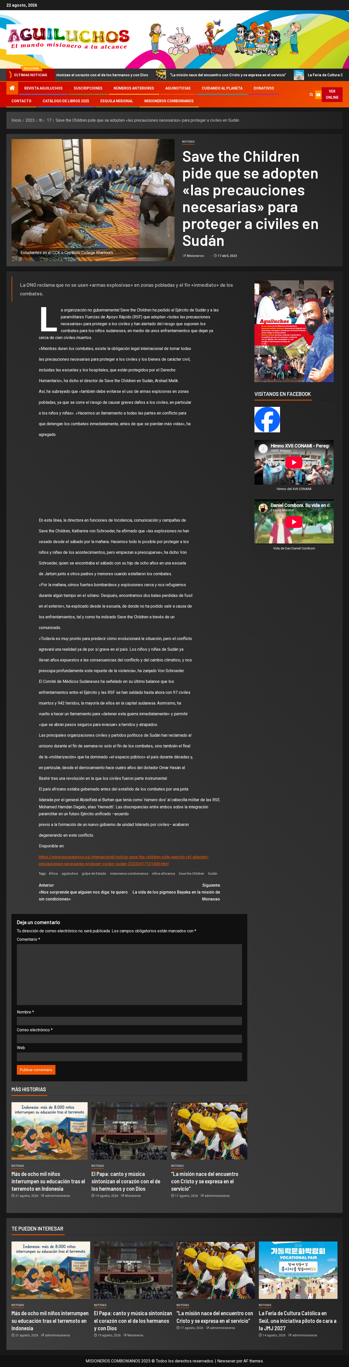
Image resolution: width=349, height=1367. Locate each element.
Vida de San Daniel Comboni (294, 548)
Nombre (25, 1012)
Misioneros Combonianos (169, 101)
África (53, 873)
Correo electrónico (35, 1029)
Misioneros (196, 256)
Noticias (188, 141)
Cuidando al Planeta (222, 88)
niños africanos (163, 873)
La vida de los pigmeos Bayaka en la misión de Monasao (176, 892)
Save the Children (191, 873)
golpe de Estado (94, 873)
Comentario (28, 939)
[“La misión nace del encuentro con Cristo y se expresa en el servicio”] (209, 1131)
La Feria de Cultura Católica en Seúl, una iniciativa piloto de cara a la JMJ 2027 (297, 1320)
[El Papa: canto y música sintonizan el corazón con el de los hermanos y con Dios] (129, 1131)
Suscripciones (88, 88)
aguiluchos (70, 873)
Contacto (21, 101)
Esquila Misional (116, 101)
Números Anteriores (134, 88)
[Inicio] (12, 88)
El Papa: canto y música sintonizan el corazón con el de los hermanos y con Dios (125, 1181)
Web (21, 1047)
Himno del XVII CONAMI (294, 489)
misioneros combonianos (129, 873)
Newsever (226, 1361)
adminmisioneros (57, 1196)
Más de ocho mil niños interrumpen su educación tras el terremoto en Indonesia (48, 1181)
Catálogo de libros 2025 (66, 101)
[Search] (311, 94)
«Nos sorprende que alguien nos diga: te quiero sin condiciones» (83, 892)
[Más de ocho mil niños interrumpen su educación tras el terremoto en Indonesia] (49, 1131)
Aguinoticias (178, 88)
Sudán (212, 873)
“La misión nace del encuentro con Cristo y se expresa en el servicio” (166, 75)
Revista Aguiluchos (43, 88)
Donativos (264, 88)
